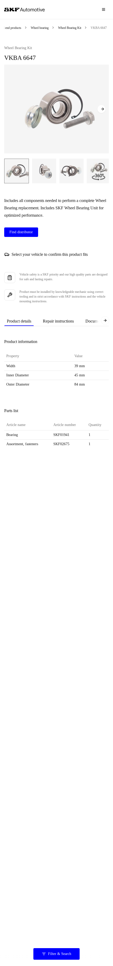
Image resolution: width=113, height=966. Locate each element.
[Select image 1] (16, 171)
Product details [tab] (19, 321)
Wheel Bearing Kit (69, 28)
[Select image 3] (71, 171)
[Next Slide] (101, 109)
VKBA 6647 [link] (99, 28)
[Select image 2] (44, 171)
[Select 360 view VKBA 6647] (98, 171)
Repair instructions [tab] (58, 321)
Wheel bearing (40, 28)
